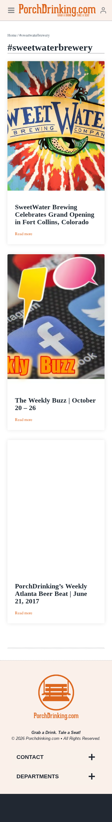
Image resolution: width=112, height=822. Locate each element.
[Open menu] (11, 10)
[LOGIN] (103, 10)
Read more (23, 234)
